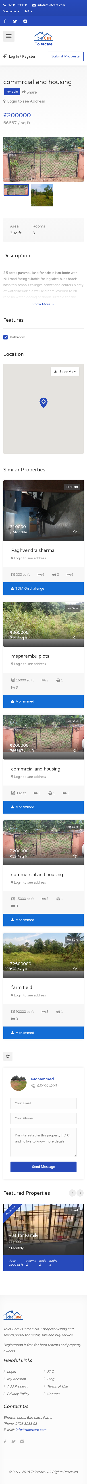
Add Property (17, 1386)
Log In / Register (21, 57)
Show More (42, 304)
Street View (67, 371)
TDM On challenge (29, 589)
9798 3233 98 (17, 5)
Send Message (43, 1167)
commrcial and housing (35, 769)
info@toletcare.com (51, 5)
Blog (50, 1379)
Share (31, 92)
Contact (53, 1394)
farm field (21, 987)
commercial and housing (37, 875)
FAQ (50, 1372)
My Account (16, 1379)
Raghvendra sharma (32, 550)
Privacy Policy (18, 1394)
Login (11, 1372)
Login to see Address (25, 101)
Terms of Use (57, 1386)
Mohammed (24, 701)
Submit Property (66, 56)
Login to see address (30, 558)
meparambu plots (30, 656)
